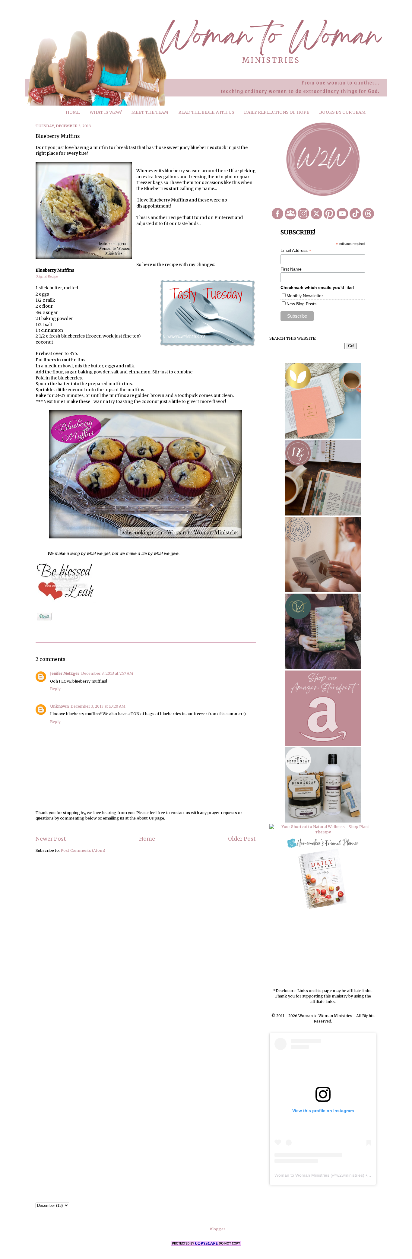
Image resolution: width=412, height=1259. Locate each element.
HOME (73, 112)
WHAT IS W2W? (106, 112)
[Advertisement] (323, 949)
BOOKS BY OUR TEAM (342, 112)
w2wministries (349, 1175)
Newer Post (51, 839)
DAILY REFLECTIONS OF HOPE (276, 112)
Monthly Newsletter (305, 295)
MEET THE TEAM (150, 112)
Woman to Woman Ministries (301, 1175)
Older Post (242, 839)
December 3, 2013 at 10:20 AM (98, 706)
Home (147, 839)
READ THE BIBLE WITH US (206, 112)
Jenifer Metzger (64, 673)
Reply (55, 689)
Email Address (295, 250)
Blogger (217, 1229)
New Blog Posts (301, 303)
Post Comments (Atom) (83, 850)
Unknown (59, 706)
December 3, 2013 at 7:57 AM (107, 673)
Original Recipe (47, 276)
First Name (291, 269)
